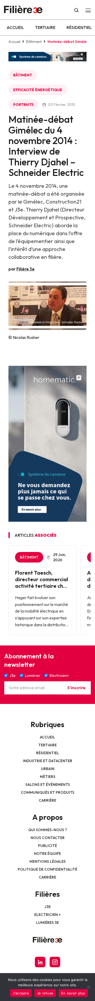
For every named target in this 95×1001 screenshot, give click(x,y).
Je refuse (45, 993)
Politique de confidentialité (47, 869)
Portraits (23, 104)
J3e (48, 906)
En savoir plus (73, 993)
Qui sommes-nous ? (47, 829)
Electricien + (47, 914)
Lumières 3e (47, 922)
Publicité (47, 845)
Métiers (47, 776)
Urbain (47, 768)
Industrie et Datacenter (47, 760)
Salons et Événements (47, 784)
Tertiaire (45, 27)
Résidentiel (79, 27)
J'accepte (21, 993)
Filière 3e (25, 269)
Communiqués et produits (47, 792)
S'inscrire (76, 687)
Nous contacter (48, 837)
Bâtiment (34, 41)
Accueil (15, 27)
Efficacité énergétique (37, 89)
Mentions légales (48, 861)
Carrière (47, 800)
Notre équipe (47, 853)
